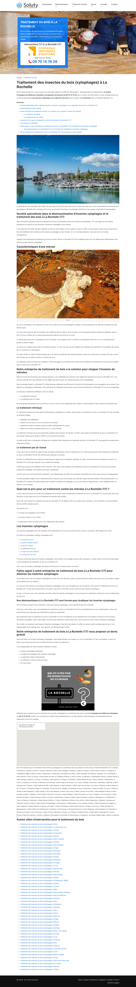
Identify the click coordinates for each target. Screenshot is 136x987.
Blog (80, 980)
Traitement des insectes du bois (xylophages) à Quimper (40, 928)
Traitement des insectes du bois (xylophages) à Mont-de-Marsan (43, 895)
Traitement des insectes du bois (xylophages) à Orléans (39, 925)
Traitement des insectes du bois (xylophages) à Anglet (39, 919)
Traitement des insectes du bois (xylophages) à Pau (38, 943)
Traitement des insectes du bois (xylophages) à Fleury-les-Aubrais (43, 931)
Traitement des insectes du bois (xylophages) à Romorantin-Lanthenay (45, 892)
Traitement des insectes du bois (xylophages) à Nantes (39, 836)
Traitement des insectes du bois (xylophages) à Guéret (39, 883)
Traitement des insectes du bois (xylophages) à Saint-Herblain (42, 839)
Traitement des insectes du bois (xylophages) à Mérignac (40, 851)
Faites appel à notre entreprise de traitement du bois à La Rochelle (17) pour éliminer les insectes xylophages (58, 126)
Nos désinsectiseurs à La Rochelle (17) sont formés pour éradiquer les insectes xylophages (56, 129)
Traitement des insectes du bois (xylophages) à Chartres (40, 940)
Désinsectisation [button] (61, 4)
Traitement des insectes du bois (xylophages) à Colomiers (40, 963)
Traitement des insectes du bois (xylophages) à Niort (39, 824)
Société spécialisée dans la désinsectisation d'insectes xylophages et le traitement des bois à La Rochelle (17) (59, 105)
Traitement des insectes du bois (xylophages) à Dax (38, 901)
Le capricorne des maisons (29, 551)
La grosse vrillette (26, 545)
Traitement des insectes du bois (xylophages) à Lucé (38, 937)
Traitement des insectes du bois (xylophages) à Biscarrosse (41, 869)
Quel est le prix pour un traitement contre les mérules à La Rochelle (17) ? (46, 120)
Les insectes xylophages (28, 123)
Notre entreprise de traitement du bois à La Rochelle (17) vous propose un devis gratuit (51, 132)
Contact (114, 4)
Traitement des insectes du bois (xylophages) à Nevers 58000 (42, 955)
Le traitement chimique (32, 114)
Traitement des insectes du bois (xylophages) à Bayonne (40, 916)
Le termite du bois (26, 540)
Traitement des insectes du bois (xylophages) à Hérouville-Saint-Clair (44, 960)
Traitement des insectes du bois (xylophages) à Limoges (40, 863)
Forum (116, 980)
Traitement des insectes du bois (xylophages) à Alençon (40, 898)
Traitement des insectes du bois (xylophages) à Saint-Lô (40, 946)
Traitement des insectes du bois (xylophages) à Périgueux (40, 860)
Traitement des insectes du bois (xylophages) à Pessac (39, 857)
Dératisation (47, 4)
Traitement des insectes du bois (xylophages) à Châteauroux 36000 (44, 880)
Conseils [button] (103, 4)
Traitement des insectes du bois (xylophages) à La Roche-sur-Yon (43, 827)
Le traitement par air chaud (33, 117)
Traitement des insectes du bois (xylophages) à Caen (39, 952)
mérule (21, 325)
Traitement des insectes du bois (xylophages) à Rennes (39, 871)
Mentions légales (113, 983)
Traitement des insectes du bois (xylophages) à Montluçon (40, 904)
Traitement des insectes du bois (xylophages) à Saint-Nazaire (42, 845)
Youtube (86, 980)
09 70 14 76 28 (44, 61)
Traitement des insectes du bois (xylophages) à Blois (38, 889)
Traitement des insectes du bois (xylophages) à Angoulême (41, 833)
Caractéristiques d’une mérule (30, 108)
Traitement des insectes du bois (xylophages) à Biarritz (39, 922)
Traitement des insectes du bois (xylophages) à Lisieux (39, 969)
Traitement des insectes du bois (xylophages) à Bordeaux (40, 854)
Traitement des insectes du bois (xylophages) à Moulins (39, 966)
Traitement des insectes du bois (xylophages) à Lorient (39, 886)
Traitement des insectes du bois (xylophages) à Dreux (39, 957)
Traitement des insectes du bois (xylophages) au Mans (39, 877)
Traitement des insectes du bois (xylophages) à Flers (38, 910)
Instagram (102, 980)
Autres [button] (93, 4)
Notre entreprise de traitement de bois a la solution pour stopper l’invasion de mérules (50, 111)
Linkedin (110, 980)
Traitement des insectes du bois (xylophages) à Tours (39, 866)
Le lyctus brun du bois (28, 554)
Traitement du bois (30, 77)
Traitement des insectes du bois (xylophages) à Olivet (39, 913)
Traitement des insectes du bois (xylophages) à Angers (39, 848)
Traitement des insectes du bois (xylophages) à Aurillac (39, 934)
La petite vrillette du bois (29, 543)
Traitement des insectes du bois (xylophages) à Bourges (40, 907)
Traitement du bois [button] (79, 4)
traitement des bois (49, 403)
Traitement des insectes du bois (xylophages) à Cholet (39, 830)
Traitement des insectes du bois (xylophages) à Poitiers (39, 842)
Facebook (93, 980)
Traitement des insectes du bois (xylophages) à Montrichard (41, 874)
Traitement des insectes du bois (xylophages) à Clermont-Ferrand (43, 949)
